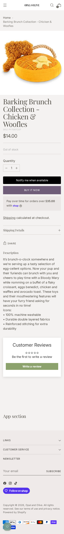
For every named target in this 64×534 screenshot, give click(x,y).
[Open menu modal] (4, 5)
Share (12, 243)
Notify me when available (32, 180)
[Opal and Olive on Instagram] (11, 484)
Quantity (9, 161)
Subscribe (53, 471)
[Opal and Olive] (32, 5)
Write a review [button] (32, 366)
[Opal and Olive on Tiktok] (16, 484)
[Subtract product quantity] (6, 168)
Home (7, 17)
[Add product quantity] (16, 168)
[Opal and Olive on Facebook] (5, 484)
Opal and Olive (34, 505)
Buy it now (32, 190)
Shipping (9, 218)
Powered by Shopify (14, 512)
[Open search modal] (51, 5)
